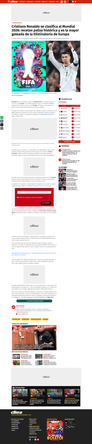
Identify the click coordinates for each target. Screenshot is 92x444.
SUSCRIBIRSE (46, 203)
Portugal (45, 319)
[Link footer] (16, 412)
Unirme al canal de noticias (36, 301)
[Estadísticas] (65, 1)
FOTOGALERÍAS (20, 388)
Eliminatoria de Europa (47, 114)
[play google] (73, 422)
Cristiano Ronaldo (49, 103)
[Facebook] (30, 439)
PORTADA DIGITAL (52, 419)
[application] (34, 337)
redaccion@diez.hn (22, 314)
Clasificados (25, 319)
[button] (1, 117)
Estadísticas (66, 99)
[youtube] (38, 439)
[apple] (73, 426)
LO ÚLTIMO (63, 167)
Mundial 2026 (16, 319)
